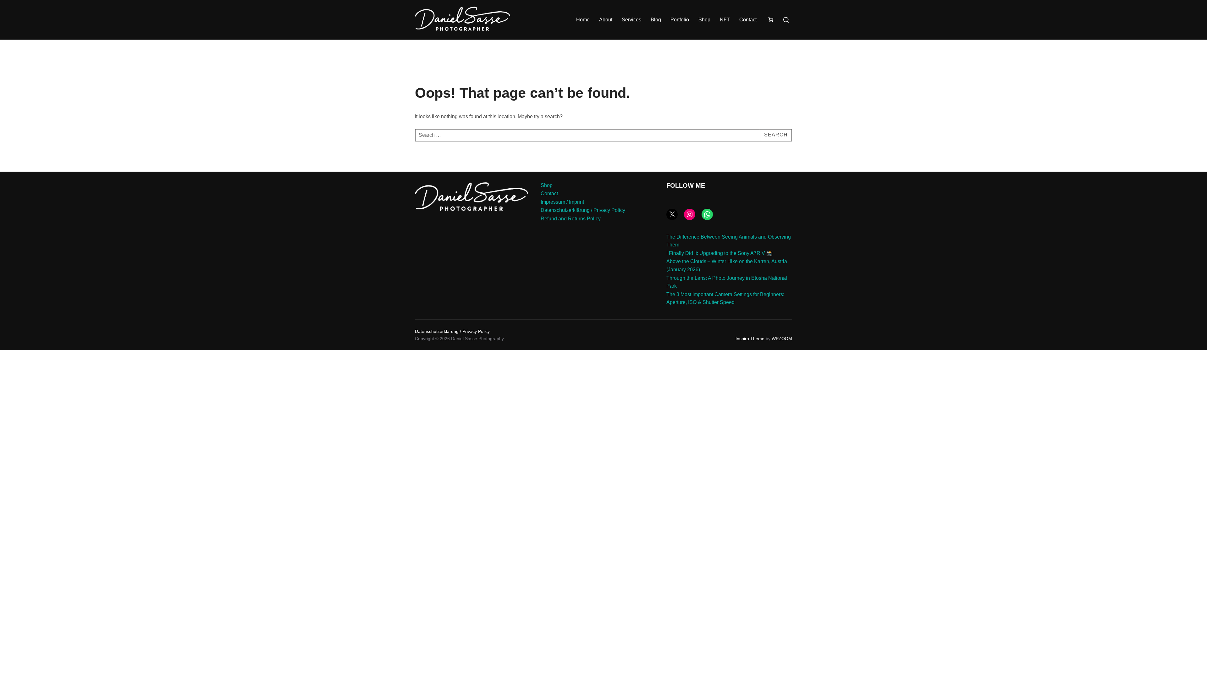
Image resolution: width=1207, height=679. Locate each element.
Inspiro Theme (750, 338)
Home (583, 19)
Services (631, 19)
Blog (656, 19)
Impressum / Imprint (562, 202)
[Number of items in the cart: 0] (770, 19)
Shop (704, 19)
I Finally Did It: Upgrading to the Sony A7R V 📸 (719, 253)
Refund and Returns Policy (571, 218)
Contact (748, 19)
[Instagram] (689, 214)
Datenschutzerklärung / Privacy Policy (583, 210)
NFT (725, 19)
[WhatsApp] (707, 214)
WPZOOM (782, 338)
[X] (672, 214)
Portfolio (679, 19)
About (605, 19)
